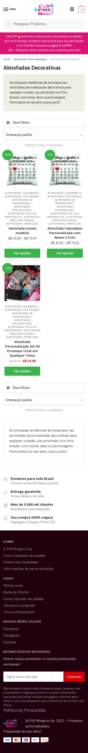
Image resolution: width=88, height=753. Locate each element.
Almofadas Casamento (22, 193)
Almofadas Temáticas (22, 223)
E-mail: (44, 677)
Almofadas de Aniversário (22, 201)
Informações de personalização (28, 569)
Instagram (11, 635)
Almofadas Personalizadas (30, 59)
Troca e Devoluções (19, 612)
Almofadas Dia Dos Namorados (21, 215)
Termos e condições (19, 605)
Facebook (11, 629)
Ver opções (22, 253)
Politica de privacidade (20, 562)
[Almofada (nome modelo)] (22, 170)
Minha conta (13, 585)
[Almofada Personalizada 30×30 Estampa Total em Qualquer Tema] (22, 283)
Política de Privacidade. (25, 710)
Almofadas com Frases (22, 196)
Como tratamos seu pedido (24, 555)
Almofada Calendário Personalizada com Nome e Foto (64, 233)
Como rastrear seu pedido (23, 599)
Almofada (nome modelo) (22, 230)
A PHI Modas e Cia (17, 549)
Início (6, 59)
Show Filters (21, 122)
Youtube (9, 642)
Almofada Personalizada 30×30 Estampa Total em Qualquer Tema (22, 349)
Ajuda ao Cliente (16, 592)
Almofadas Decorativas (22, 208)
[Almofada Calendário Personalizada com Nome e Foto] (65, 170)
